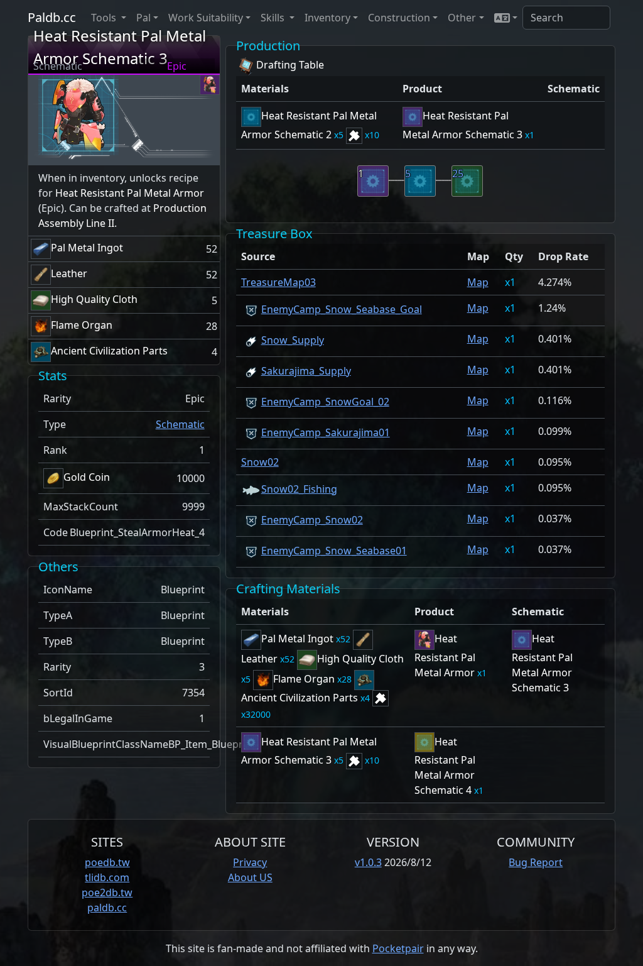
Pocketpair (398, 948)
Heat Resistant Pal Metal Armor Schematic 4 (444, 766)
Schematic (180, 424)
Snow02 (260, 462)
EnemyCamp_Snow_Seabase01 (334, 550)
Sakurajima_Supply (306, 371)
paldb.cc (107, 907)
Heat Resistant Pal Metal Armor (129, 193)
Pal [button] (143, 18)
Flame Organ (81, 325)
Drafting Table (290, 65)
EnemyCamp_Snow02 (312, 520)
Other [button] (462, 18)
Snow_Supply (292, 340)
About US (250, 877)
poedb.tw (107, 862)
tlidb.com (107, 877)
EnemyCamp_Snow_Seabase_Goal (341, 309)
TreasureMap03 (278, 282)
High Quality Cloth (94, 299)
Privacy (250, 862)
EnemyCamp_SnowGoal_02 (325, 402)
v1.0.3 (368, 862)
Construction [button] (399, 18)
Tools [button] (105, 18)
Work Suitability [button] (205, 18)
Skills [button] (274, 18)
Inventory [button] (327, 18)
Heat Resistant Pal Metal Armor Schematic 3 (542, 663)
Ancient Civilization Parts (109, 351)
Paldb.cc (52, 17)
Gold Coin (86, 477)
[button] (505, 17)
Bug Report (536, 862)
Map (478, 282)
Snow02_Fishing (299, 489)
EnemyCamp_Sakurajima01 (325, 432)
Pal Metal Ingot (87, 248)
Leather (69, 273)
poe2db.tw (107, 892)
